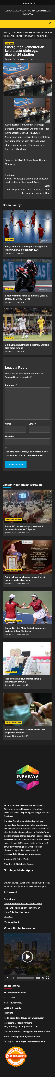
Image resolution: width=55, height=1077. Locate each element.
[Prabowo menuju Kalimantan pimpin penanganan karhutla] (27, 658)
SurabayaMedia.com (13, 519)
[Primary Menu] (5, 23)
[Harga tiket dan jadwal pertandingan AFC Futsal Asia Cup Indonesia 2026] (27, 226)
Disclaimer (9, 899)
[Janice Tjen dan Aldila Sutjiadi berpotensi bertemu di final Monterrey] (27, 607)
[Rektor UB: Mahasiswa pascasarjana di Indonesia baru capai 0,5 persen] (27, 506)
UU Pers (8, 916)
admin (9, 59)
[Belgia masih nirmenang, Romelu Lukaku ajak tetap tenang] (27, 324)
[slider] (25, 978)
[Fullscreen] (47, 977)
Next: (28, 189)
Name (9, 423)
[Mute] (43, 977)
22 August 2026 (20, 533)
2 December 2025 (22, 59)
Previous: (26, 178)
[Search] (50, 23)
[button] (27, 957)
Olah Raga (10, 43)
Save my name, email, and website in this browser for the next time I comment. (27, 453)
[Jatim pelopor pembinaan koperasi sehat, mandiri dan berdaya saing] (27, 556)
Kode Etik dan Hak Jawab (17, 912)
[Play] (7, 977)
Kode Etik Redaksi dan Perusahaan (22, 907)
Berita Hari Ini (11, 672)
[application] (27, 957)
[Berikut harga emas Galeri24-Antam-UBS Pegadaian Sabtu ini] (27, 709)
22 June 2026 (19, 253)
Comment (11, 384)
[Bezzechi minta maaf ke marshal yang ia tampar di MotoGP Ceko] (27, 275)
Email (32, 423)
